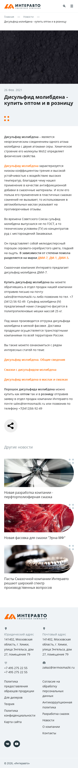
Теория (9, 704)
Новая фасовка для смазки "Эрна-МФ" (34, 537)
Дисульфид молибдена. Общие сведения (34, 360)
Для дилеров (13, 697)
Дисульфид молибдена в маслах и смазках (36, 379)
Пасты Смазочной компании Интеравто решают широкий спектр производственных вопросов (36, 583)
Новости (28, 16)
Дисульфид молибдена (21, 166)
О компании (51, 727)
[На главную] (25, 616)
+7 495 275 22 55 (15, 668)
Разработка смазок (55, 714)
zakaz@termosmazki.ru (58, 667)
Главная (9, 16)
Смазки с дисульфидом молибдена (30, 370)
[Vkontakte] (7, 743)
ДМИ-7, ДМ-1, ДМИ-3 (53, 258)
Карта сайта (13, 722)
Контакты (49, 733)
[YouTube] (16, 743)
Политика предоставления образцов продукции (19, 686)
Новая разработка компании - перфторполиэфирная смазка (28, 494)
